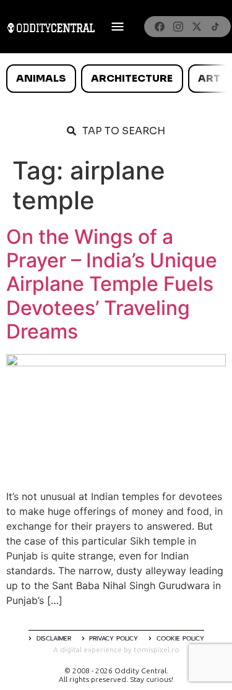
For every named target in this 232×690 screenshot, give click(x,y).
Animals (41, 78)
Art (209, 78)
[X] (197, 27)
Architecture (132, 78)
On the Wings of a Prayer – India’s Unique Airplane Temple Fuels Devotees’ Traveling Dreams (111, 284)
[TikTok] (215, 27)
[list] (116, 78)
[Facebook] (160, 27)
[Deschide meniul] (117, 26)
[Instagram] (178, 27)
